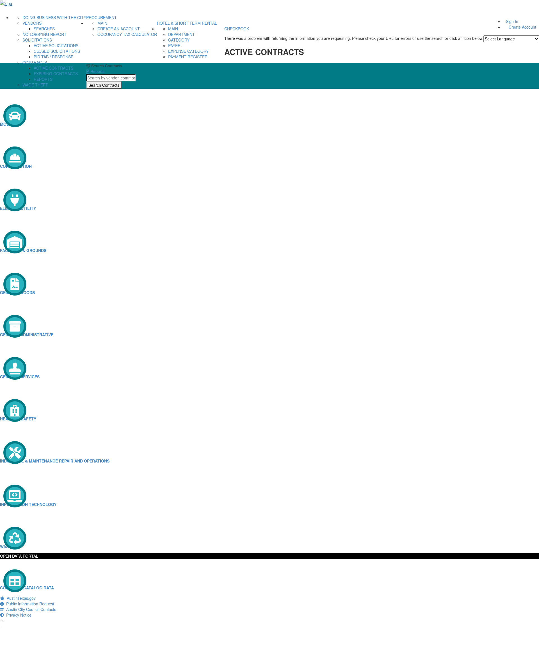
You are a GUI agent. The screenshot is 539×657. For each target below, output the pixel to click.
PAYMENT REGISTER (187, 56)
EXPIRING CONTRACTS (56, 73)
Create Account (522, 27)
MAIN (102, 23)
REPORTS (43, 79)
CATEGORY (178, 40)
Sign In (512, 21)
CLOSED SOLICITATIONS (57, 51)
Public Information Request (29, 603)
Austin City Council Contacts (30, 609)
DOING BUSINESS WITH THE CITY (54, 17)
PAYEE (174, 45)
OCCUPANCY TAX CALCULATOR (127, 34)
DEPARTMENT (181, 34)
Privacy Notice (17, 615)
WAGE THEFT (35, 85)
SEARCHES (44, 28)
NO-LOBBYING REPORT (44, 34)
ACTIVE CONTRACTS (53, 68)
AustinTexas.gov (20, 598)
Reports (96, 71)
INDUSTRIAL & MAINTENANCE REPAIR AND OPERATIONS (54, 461)
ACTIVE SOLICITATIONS (56, 45)
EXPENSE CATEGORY (188, 51)
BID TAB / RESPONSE (53, 56)
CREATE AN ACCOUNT (118, 28)
